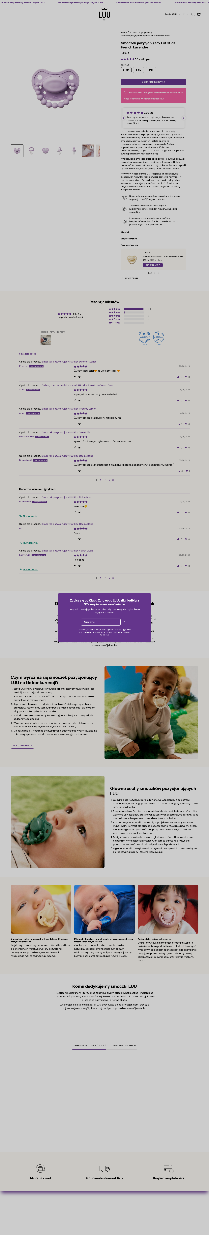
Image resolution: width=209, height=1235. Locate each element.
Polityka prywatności (88, 632)
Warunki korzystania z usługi (110, 632)
